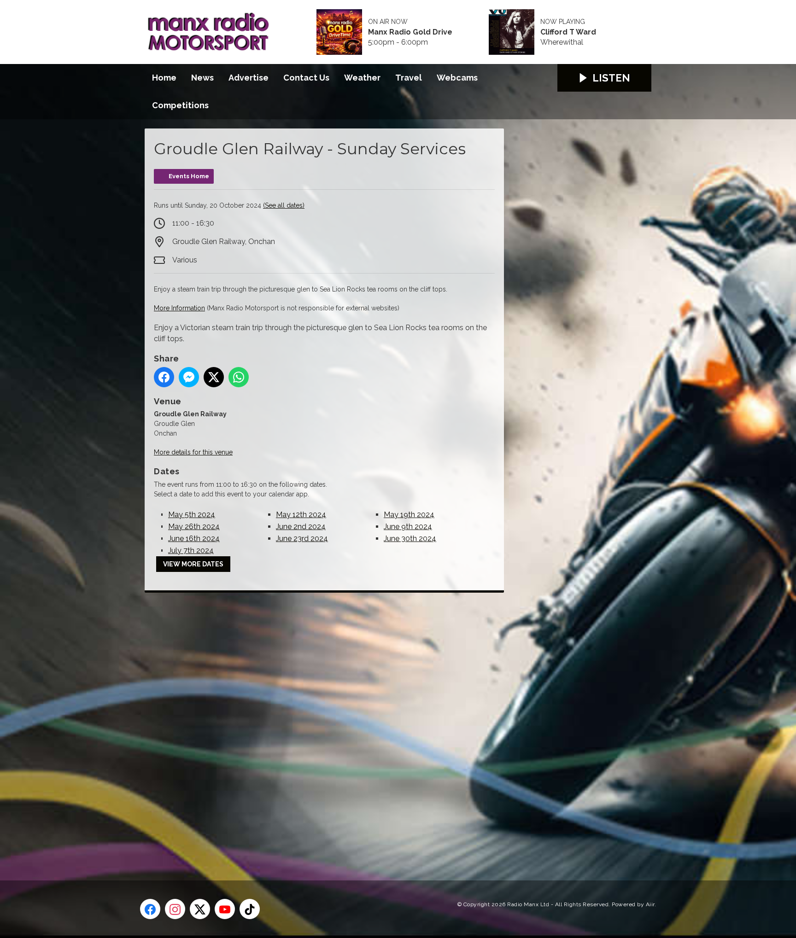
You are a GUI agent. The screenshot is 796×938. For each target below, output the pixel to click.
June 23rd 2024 (302, 538)
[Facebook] (150, 909)
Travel (408, 77)
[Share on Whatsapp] (238, 377)
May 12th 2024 (301, 514)
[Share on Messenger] (189, 377)
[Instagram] (175, 909)
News (202, 77)
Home (164, 77)
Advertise (248, 77)
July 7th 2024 (191, 550)
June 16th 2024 (194, 538)
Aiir (650, 904)
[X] (200, 909)
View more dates (193, 564)
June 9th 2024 (408, 526)
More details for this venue (193, 452)
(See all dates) (283, 205)
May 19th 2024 (409, 514)
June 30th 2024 (410, 538)
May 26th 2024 (194, 526)
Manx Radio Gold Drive (410, 32)
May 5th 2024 (191, 514)
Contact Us (306, 77)
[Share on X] (214, 377)
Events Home (189, 176)
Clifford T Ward (568, 32)
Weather (362, 77)
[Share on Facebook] (164, 377)
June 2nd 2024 (301, 526)
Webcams (457, 77)
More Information (179, 308)
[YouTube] (225, 909)
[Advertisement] (317, 726)
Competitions (180, 105)
